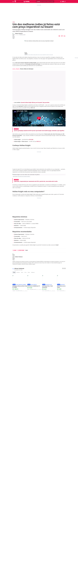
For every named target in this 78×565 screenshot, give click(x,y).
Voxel (13, 22)
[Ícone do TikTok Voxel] (65, 1)
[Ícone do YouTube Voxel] (63, 1)
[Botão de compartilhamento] (59, 36)
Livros (25, 272)
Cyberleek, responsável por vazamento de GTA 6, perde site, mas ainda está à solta (36, 181)
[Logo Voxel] (27, 1)
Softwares (33, 272)
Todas (14, 272)
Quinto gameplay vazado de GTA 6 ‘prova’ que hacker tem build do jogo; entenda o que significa (39, 130)
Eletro (22, 272)
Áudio (29, 272)
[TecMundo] (15, 1)
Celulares (18, 272)
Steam (26, 53)
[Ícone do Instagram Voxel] (60, 1)
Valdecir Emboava (19, 33)
